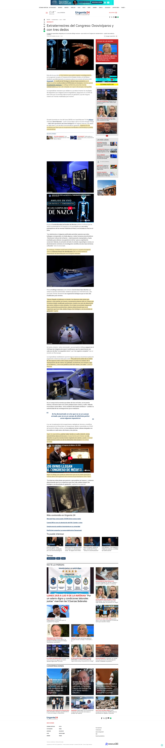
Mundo (60, 7)
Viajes (123, 7)
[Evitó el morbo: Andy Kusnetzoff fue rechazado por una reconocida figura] (55, 546)
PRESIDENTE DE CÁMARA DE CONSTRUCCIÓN (55, 638)
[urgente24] (52, 719)
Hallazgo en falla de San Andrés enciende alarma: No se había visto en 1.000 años (103, 175)
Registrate (112, 12)
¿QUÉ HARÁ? (50, 619)
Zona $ (101, 7)
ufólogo (90, 120)
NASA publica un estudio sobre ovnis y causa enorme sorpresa (85, 138)
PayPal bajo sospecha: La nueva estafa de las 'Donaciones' (64, 530)
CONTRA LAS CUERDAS (89, 544)
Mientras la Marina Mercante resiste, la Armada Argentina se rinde (103, 150)
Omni (89, 7)
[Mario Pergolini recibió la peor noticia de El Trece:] (91, 546)
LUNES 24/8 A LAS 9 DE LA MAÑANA (66, 595)
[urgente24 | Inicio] (117, 738)
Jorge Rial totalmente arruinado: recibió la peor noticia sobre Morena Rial (103, 144)
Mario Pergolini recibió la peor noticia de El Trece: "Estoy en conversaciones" (91, 549)
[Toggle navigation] (47, 13)
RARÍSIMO (74, 710)
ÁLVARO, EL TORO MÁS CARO (104, 619)
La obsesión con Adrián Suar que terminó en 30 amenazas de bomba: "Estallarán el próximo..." (106, 659)
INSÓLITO (74, 638)
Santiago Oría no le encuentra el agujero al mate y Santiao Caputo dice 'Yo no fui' (58, 659)
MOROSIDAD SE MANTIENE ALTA (105, 581)
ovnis (58, 558)
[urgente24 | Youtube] (116, 17)
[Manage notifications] (162, 745)
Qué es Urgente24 (100, 732)
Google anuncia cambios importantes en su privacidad (63, 526)
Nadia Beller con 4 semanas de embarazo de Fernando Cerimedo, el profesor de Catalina (82, 712)
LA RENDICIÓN (100, 149)
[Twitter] (44, 22)
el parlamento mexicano (54, 85)
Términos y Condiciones (51, 742)
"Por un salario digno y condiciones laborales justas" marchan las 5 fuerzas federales (69, 598)
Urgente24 (50, 81)
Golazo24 (107, 7)
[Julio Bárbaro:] (110, 546)
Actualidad (52, 7)
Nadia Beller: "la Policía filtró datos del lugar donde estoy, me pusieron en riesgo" (107, 601)
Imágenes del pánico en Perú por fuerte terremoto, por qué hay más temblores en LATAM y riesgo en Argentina (57, 687)
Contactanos (98, 730)
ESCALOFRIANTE (100, 658)
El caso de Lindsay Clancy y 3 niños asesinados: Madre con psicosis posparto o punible (107, 688)
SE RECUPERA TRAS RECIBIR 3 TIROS (106, 600)
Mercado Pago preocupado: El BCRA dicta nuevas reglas (64, 519)
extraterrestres (51, 558)
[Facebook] (44, 20)
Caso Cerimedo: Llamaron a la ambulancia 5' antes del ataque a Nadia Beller (58, 712)
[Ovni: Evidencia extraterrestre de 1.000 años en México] (50, 138)
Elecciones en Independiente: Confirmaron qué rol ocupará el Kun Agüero (56, 620)
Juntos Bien (116, 7)
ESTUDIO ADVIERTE (102, 172)
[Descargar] (44, 29)
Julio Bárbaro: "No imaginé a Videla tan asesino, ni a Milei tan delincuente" (110, 549)
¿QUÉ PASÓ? (100, 165)
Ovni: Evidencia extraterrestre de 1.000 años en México (61, 138)
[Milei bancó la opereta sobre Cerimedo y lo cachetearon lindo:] (73, 546)
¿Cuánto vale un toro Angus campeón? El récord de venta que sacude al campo (107, 620)
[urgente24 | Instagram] (113, 17)
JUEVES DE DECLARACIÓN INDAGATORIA (58, 710)
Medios (66, 7)
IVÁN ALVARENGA (105, 161)
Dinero (95, 7)
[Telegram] (44, 26)
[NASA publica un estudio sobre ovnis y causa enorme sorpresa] (73, 138)
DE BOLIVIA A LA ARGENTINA (79, 683)
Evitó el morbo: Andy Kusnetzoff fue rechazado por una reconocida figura (54, 549)
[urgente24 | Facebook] (109, 17)
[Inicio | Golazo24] (118, 17)
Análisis (73, 7)
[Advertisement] (70, 107)
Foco (84, 7)
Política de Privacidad (59, 742)
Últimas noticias (43, 7)
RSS (96, 734)
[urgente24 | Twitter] (111, 17)
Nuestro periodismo (100, 736)
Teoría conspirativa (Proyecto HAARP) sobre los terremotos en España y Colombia (106, 712)
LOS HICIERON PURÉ (70, 544)
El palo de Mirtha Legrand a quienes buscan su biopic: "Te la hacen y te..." (107, 58)
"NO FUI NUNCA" (51, 544)
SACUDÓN (99, 142)
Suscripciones (99, 727)
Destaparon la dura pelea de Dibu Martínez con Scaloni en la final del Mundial (103, 157)
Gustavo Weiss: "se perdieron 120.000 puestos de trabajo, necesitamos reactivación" (57, 640)
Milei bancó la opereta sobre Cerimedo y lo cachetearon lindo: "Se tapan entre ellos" (73, 549)
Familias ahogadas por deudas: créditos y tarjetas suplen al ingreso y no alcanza (106, 583)
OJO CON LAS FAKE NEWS (103, 710)
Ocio (79, 7)
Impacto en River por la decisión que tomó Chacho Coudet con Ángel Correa (103, 167)
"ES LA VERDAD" (101, 155)
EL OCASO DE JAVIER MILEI (54, 658)
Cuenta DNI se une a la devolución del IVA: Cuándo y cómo (64, 523)
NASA (63, 558)
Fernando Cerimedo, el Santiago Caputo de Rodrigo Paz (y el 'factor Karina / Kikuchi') (82, 688)
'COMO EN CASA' (106, 544)
